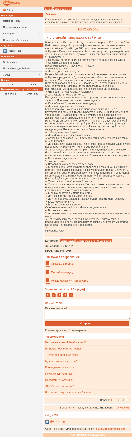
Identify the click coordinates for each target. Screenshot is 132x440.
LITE (114, 400)
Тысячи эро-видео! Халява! (61, 355)
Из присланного (63, 9)
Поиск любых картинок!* (59, 373)
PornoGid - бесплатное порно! (63, 348)
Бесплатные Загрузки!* (59, 380)
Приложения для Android (16, 68)
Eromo (48, 9)
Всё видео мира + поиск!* (60, 367)
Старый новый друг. (62, 272)
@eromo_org (57, 421)
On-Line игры (10, 62)
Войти (9, 10)
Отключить (123, 407)
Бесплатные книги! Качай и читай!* (66, 342)
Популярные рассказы (15, 27)
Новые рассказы (11, 20)
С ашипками (104, 241)
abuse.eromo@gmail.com (110, 428)
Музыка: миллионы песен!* (61, 361)
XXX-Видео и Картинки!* (59, 386)
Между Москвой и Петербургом (69, 280)
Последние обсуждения (15, 40)
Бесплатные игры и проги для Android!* (68, 392)
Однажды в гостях (61, 263)
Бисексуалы (68, 241)
